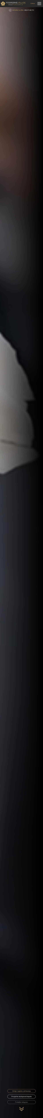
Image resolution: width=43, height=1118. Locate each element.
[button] (39, 3)
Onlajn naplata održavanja (21, 1091)
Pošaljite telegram (21, 1102)
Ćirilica (33, 3)
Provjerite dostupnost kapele (21, 1096)
